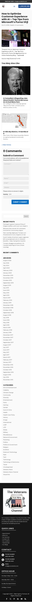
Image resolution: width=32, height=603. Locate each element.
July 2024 (6, 265)
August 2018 (7, 315)
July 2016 (6, 377)
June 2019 (6, 290)
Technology (7, 459)
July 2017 (6, 347)
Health (12, 25)
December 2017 (8, 335)
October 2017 (7, 340)
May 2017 (6, 352)
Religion (5, 447)
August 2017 (7, 345)
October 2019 (7, 280)
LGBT (5, 425)
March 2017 (6, 357)
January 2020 (7, 273)
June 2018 (6, 320)
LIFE (4, 427)
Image (5, 420)
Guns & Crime (7, 410)
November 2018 (8, 307)
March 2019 (6, 298)
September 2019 (8, 283)
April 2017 (6, 355)
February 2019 (7, 300)
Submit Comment (20, 202)
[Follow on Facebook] (6, 598)
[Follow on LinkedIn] (17, 598)
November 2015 (8, 379)
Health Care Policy (9, 415)
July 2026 (6, 263)
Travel (5, 464)
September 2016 (8, 372)
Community (7, 395)
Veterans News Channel (10, 472)
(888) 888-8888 (25, 6)
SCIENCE (6, 449)
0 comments (19, 25)
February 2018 (7, 330)
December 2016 (8, 365)
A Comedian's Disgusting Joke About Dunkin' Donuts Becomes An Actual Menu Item (15, 100)
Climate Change (8, 392)
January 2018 (7, 332)
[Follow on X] (10, 598)
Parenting (6, 440)
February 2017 (7, 360)
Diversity (6, 397)
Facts (5, 402)
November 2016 (8, 367)
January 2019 (7, 302)
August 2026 (7, 260)
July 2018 (6, 317)
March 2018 (6, 327)
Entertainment (7, 400)
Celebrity (6, 390)
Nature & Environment (10, 437)
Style (4, 454)
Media (5, 430)
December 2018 (8, 305)
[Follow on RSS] (25, 598)
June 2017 (6, 350)
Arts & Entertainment (10, 387)
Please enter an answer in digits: (13, 191)
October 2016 (7, 370)
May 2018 (6, 322)
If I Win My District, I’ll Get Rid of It (15, 133)
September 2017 (8, 342)
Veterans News (8, 469)
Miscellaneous (7, 435)
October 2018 (7, 310)
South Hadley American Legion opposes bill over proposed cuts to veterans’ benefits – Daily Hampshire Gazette (16, 239)
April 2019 (6, 295)
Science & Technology (10, 452)
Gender (5, 407)
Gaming (5, 405)
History (5, 417)
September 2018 (8, 312)
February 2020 (7, 270)
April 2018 (6, 325)
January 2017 (7, 362)
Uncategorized (8, 467)
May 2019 (6, 293)
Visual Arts (6, 474)
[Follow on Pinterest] (14, 598)
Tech (4, 457)
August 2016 (7, 374)
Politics (5, 442)
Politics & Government (10, 444)
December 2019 (8, 275)
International (7, 422)
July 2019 (6, 288)
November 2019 (8, 278)
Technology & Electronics (11, 462)
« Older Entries (6, 145)
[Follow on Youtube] (21, 598)
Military (5, 432)
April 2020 (6, 268)
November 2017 (8, 337)
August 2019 (7, 285)
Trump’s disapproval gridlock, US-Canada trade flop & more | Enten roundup (13, 245)
